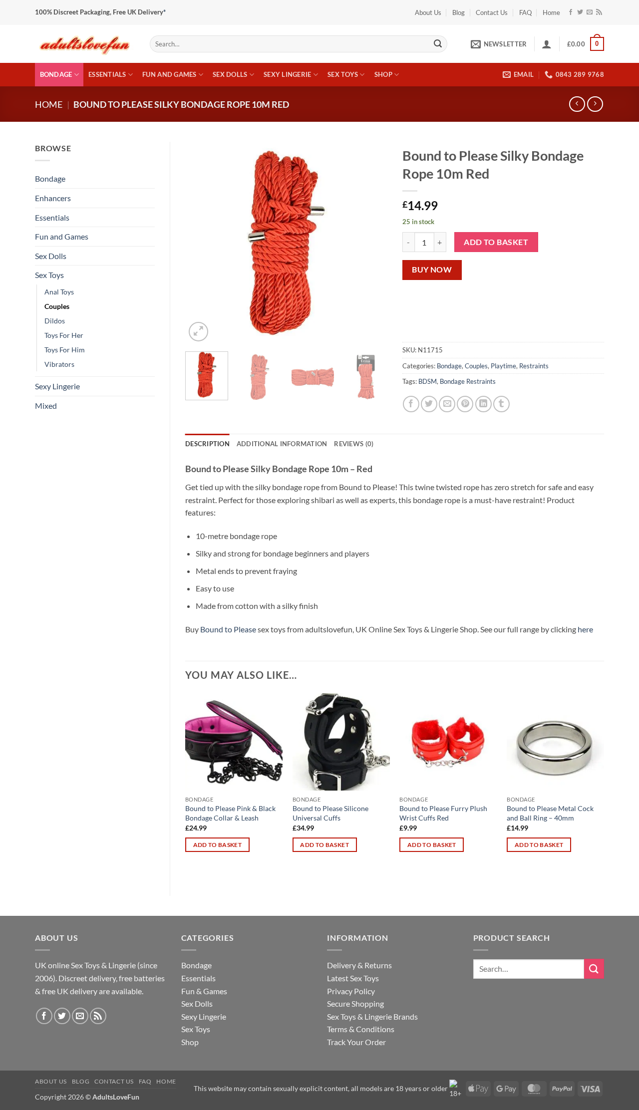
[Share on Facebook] (411, 404)
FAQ (525, 12)
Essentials (107, 74)
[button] (499, 44)
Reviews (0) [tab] (353, 444)
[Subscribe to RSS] (599, 12)
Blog (458, 12)
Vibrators (59, 364)
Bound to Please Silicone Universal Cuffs (330, 813)
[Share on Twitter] (429, 404)
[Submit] (437, 43)
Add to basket (496, 242)
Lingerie (122, 965)
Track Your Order (356, 1042)
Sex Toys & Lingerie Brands (372, 1016)
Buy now (432, 269)
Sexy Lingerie (287, 74)
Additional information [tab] (282, 444)
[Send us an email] (590, 12)
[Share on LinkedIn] (483, 404)
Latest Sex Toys (353, 978)
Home (551, 12)
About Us (428, 12)
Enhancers (53, 198)
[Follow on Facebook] (571, 12)
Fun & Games (204, 991)
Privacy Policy (351, 991)
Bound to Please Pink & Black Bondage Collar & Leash (230, 813)
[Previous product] (595, 104)
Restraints (534, 366)
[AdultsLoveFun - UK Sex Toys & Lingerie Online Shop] (85, 43)
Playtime (503, 366)
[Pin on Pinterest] (465, 404)
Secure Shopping (355, 1003)
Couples (56, 306)
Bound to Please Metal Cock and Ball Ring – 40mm (550, 813)
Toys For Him (64, 349)
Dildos (54, 320)
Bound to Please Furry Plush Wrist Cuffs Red (443, 813)
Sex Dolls (230, 74)
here (585, 629)
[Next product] (577, 104)
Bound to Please (228, 629)
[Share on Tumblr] (501, 404)
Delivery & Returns (359, 965)
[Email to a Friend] (447, 404)
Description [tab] (207, 444)
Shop (383, 74)
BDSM (427, 381)
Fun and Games (169, 74)
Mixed (46, 405)
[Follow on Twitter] (580, 12)
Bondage (56, 74)
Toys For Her (63, 335)
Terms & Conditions (360, 1029)
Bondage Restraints (468, 381)
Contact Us (492, 12)
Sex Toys (342, 74)
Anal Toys (59, 291)
